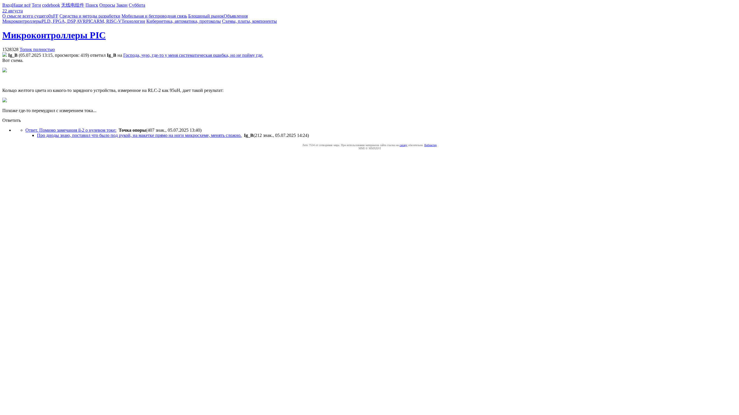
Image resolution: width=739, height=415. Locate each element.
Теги (36, 5)
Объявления (236, 16)
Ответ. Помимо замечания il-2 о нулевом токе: (70, 130)
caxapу (403, 145)
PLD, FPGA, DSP (59, 21)
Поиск (91, 5)
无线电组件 (72, 5)
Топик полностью (37, 49)
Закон (122, 5)
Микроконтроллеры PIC (54, 35)
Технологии (133, 21)
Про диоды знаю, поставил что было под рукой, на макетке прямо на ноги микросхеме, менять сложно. (139, 135)
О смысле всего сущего (25, 16)
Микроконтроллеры (22, 21)
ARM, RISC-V (107, 21)
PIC (89, 21)
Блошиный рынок (206, 16)
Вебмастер (430, 145)
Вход (7, 5)
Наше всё (21, 5)
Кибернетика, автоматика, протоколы (183, 21)
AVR (81, 21)
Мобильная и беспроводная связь (154, 16)
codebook (51, 5)
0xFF (53, 16)
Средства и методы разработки (89, 16)
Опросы (107, 5)
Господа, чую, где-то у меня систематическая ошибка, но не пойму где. (193, 55)
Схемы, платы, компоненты (249, 21)
